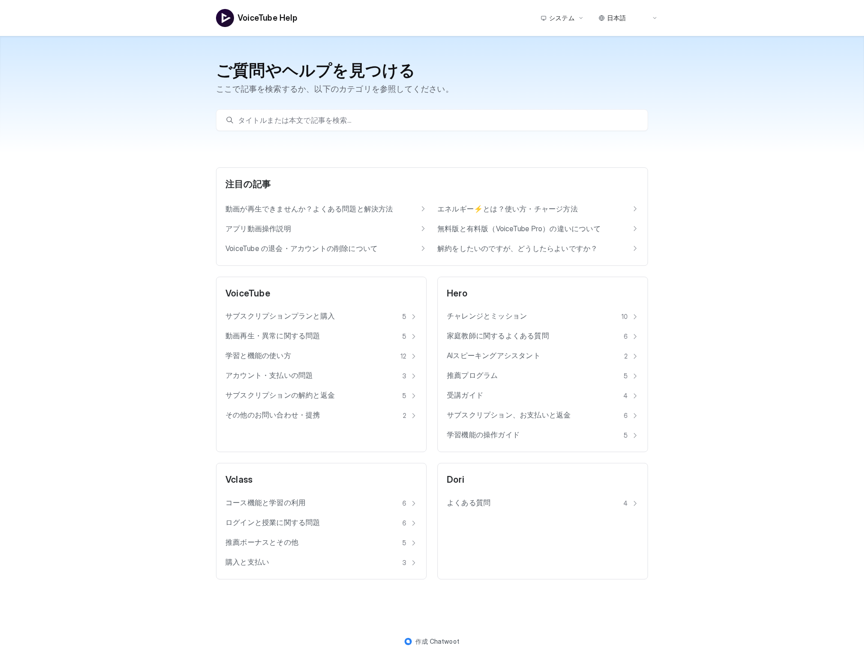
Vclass (238, 479)
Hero (457, 293)
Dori (455, 479)
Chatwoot (445, 641)
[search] (436, 120)
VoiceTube (247, 293)
